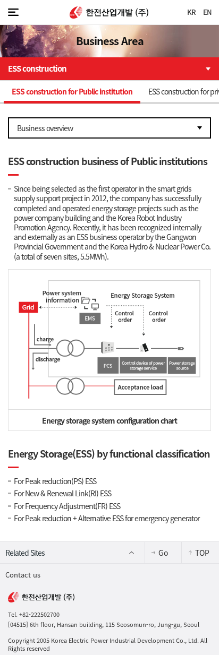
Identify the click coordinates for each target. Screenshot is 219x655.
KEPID (109, 12)
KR (191, 12)
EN (207, 12)
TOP (202, 552)
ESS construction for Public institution (72, 91)
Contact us (22, 575)
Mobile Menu (13, 12)
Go (163, 552)
